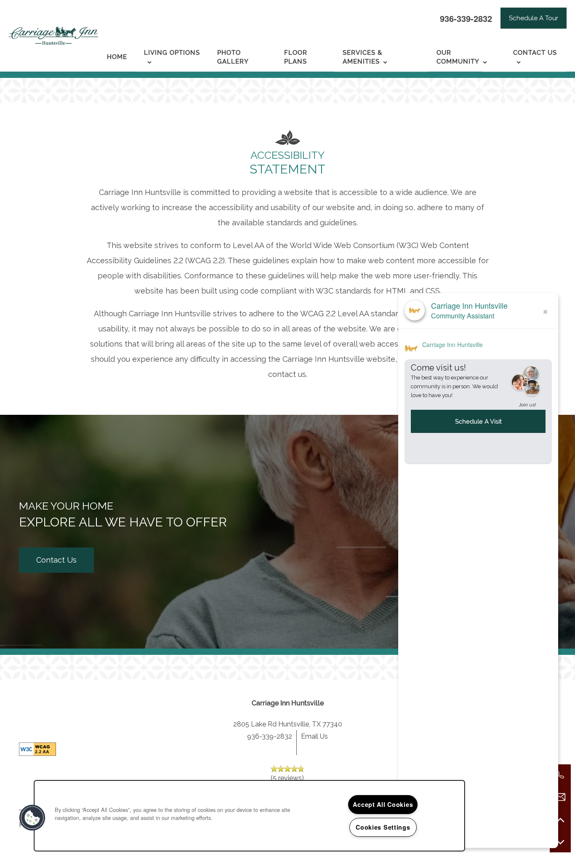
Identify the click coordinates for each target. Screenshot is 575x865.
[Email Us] (560, 797)
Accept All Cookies (383, 804)
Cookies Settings (383, 827)
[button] (533, 18)
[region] (249, 816)
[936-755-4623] (560, 774)
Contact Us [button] (56, 559)
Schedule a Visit (478, 420)
